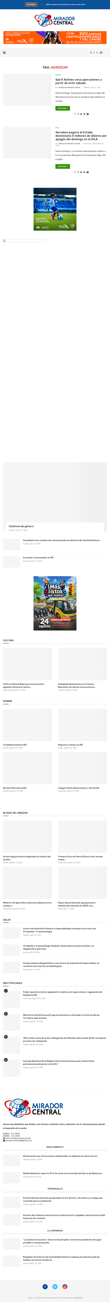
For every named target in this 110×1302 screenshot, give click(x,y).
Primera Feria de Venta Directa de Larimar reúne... (80, 858)
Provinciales (55, 1189)
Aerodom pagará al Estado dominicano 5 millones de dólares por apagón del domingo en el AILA (81, 136)
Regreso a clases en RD (70, 745)
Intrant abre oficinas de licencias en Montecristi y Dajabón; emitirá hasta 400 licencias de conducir (64, 1217)
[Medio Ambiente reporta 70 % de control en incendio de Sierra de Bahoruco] (11, 1177)
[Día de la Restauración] (27, 768)
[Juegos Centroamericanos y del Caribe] (82, 768)
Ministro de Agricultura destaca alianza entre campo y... (27, 904)
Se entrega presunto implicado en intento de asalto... (27, 858)
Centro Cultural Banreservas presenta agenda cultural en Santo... (23, 685)
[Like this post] (75, 114)
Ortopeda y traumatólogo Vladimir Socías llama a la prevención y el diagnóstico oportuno (58, 947)
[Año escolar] (55, 577)
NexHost (78, 1298)
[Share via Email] (88, 114)
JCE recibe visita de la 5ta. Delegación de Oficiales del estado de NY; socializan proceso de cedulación (64, 1039)
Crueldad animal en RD (14, 745)
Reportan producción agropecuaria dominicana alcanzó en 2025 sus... (76, 904)
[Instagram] (97, 52)
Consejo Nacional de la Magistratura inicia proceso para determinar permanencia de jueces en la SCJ (59, 1062)
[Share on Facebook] (78, 114)
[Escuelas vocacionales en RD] (11, 562)
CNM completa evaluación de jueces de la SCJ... (66, 4)
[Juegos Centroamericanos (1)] (55, 189)
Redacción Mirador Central (69, 87)
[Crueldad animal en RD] (27, 725)
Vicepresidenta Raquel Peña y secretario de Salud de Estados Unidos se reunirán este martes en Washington (61, 964)
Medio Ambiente (55, 1147)
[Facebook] (91, 52)
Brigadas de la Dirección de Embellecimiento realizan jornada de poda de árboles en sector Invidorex (61, 1258)
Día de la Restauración (15, 788)
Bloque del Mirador (15, 813)
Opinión (7, 701)
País (57, 128)
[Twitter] (94, 52)
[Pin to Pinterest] (84, 114)
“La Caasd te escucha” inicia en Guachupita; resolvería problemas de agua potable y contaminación (62, 1241)
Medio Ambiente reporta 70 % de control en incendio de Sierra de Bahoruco (62, 1173)
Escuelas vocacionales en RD (38, 557)
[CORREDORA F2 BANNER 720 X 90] (55, 32)
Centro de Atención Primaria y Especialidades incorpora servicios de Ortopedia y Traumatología (59, 930)
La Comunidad (55, 1231)
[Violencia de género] (55, 496)
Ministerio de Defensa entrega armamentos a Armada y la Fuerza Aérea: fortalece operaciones (61, 1016)
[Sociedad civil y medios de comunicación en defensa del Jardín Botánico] (11, 544)
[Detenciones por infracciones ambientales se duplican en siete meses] (11, 1160)
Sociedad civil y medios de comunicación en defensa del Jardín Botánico (61, 540)
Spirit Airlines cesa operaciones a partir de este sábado (78, 81)
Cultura (8, 640)
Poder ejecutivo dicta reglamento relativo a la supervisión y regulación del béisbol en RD (62, 993)
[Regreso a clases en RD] (82, 725)
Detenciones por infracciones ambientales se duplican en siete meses (60, 1156)
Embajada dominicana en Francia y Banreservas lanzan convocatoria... (77, 685)
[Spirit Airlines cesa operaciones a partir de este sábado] (27, 90)
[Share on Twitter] (81, 114)
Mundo (58, 75)
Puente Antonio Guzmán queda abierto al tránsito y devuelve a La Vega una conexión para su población (62, 1199)
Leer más (62, 108)
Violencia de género (21, 526)
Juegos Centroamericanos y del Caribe (78, 788)
